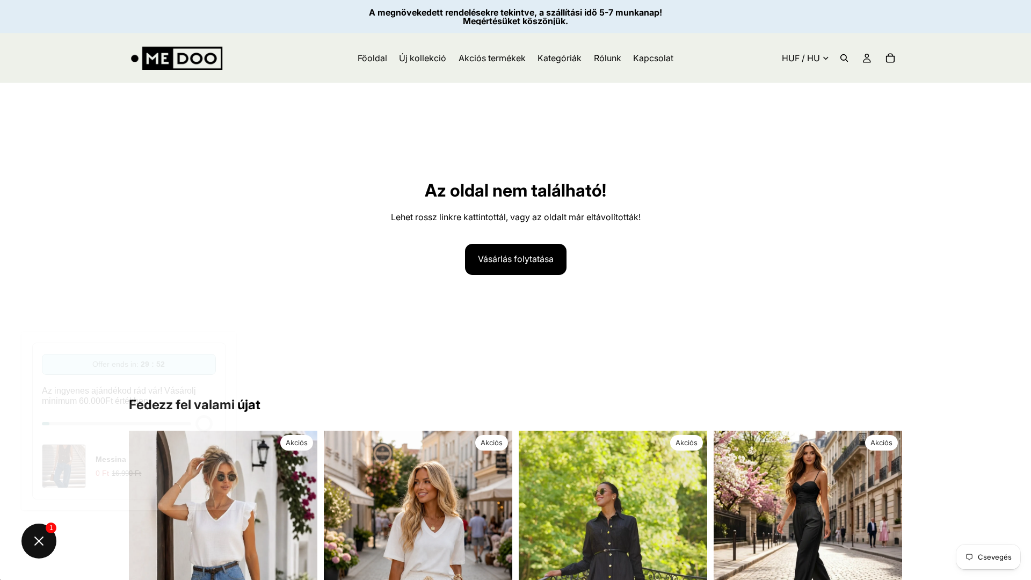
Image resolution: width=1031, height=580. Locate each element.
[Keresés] (844, 58)
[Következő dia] (886, 525)
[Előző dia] (730, 525)
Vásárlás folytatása (516, 258)
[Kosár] (890, 58)
